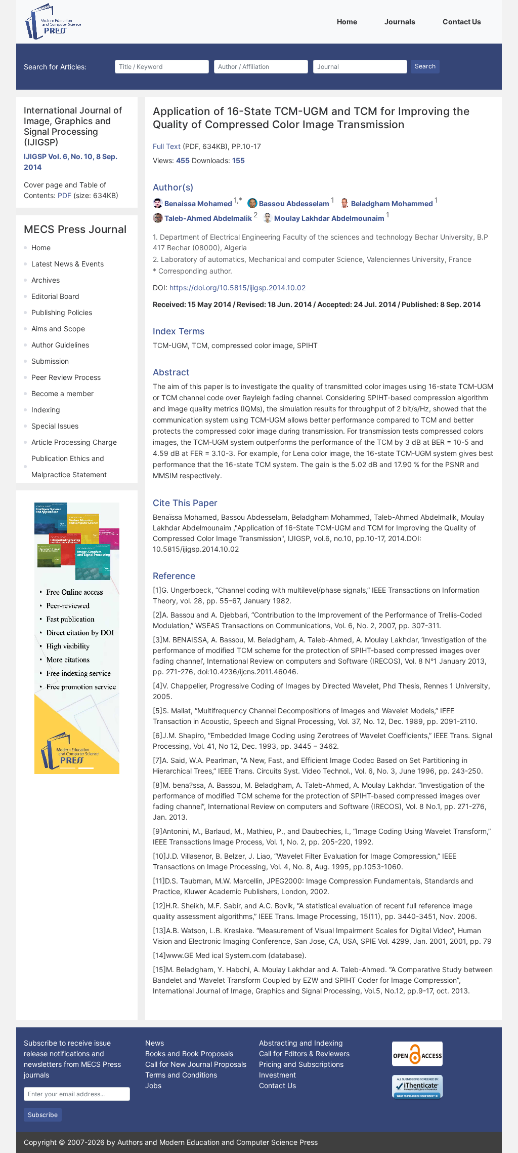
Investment (277, 1074)
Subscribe (43, 1115)
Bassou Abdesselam (294, 203)
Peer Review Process (66, 377)
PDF (65, 195)
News (154, 1043)
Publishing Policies (61, 312)
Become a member (62, 393)
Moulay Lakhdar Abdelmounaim (329, 218)
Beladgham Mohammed (392, 203)
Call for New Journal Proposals (195, 1064)
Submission (50, 361)
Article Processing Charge (74, 442)
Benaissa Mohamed (198, 203)
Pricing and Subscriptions (301, 1064)
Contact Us (464, 21)
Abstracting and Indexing (301, 1043)
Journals (401, 21)
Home (349, 21)
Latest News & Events (67, 263)
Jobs (153, 1085)
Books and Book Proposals (189, 1053)
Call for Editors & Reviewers (304, 1053)
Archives (45, 280)
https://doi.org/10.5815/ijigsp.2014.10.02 (237, 287)
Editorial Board (55, 296)
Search (425, 66)
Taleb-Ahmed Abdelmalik (208, 218)
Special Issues (54, 425)
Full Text (168, 146)
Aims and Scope (58, 328)
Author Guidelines (60, 344)
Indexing (45, 409)
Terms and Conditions (181, 1074)
